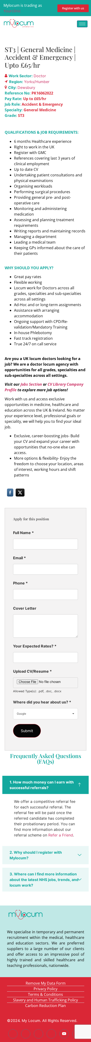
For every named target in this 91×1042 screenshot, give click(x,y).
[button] (45, 785)
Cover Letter (24, 608)
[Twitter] (25, 1034)
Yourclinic (12, 11)
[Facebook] (13, 1034)
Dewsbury (26, 87)
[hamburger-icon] (82, 24)
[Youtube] (64, 1034)
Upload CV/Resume (32, 671)
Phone (20, 583)
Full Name (23, 532)
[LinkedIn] (38, 1034)
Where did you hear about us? (42, 702)
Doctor (40, 75)
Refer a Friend (60, 835)
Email (19, 558)
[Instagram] (51, 1034)
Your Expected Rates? (34, 646)
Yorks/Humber (36, 81)
